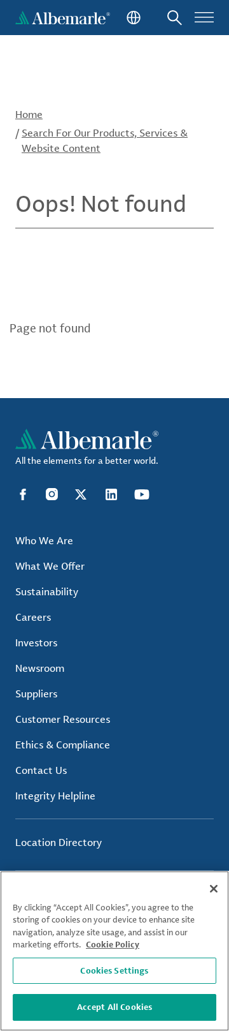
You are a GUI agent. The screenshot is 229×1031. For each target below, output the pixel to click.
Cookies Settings (114, 970)
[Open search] (174, 17)
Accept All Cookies (114, 1006)
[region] (114, 951)
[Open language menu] (132, 17)
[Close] (214, 889)
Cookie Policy (112, 944)
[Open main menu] (204, 17)
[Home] (62, 17)
